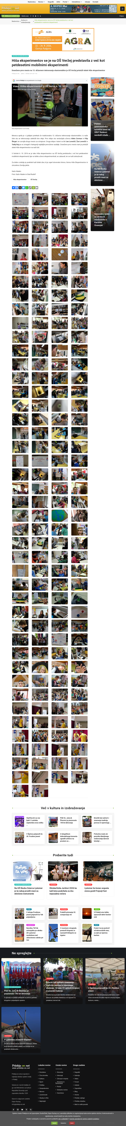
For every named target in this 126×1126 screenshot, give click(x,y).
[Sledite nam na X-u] (38, 16)
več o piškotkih (63, 1119)
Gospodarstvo (44, 1088)
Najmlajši (42, 1101)
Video (76, 1079)
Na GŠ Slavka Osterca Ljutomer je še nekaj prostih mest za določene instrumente (28, 891)
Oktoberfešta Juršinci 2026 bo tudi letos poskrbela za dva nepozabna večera (63, 891)
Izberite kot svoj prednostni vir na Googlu (28, 80)
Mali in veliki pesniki (81, 1104)
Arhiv (58, 2)
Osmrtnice (60, 1093)
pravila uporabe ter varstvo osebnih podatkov (84, 1119)
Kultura (41, 1079)
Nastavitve (63, 1123)
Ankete (77, 1085)
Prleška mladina (80, 1101)
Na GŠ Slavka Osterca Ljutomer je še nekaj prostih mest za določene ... (102, 174)
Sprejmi (54, 1123)
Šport (41, 1082)
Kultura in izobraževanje (25, 21)
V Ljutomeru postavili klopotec (17, 1040)
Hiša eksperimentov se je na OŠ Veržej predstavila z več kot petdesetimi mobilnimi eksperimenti (53, 21)
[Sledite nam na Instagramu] (33, 16)
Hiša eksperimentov (19, 179)
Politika (41, 1085)
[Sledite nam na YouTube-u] (35, 16)
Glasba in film (44, 1098)
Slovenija (60, 1072)
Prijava (122, 16)
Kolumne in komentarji (60, 1082)
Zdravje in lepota (62, 1079)
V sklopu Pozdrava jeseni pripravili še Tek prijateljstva (34, 914)
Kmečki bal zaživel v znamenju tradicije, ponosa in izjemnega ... (102, 820)
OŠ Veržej (34, 179)
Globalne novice (62, 1090)
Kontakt (95, 2)
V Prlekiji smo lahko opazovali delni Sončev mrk (102, 914)
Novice (40, 2)
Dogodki (51, 2)
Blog (76, 1091)
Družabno (42, 1072)
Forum (77, 1082)
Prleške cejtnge (80, 1098)
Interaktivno (76, 2)
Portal (65, 2)
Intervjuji (60, 1075)
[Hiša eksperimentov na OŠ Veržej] (20, 199)
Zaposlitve (78, 1088)
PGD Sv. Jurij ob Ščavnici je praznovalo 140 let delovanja (68, 820)
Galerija (77, 1075)
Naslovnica (32, 2)
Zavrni (71, 1123)
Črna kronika (43, 1075)
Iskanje (87, 2)
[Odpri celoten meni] (122, 8)
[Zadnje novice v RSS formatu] (40, 16)
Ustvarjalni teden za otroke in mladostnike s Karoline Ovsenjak (102, 219)
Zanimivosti (43, 1095)
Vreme (77, 1095)
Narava (41, 1091)
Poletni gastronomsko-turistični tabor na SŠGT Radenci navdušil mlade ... (102, 129)
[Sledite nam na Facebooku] (30, 16)
